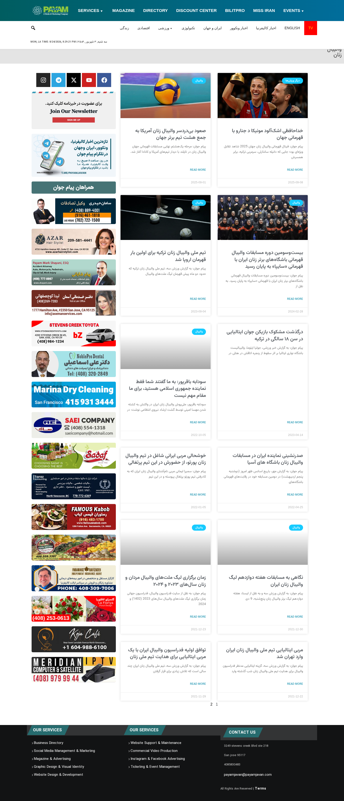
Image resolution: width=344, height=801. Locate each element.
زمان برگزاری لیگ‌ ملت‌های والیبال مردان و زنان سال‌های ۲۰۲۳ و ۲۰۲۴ (165, 581)
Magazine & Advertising (52, 759)
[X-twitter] (74, 80)
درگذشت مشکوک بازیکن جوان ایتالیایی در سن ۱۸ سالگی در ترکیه (265, 335)
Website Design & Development (58, 775)
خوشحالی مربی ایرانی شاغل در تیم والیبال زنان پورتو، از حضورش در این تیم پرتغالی (165, 459)
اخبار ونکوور (239, 28)
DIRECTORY (155, 10)
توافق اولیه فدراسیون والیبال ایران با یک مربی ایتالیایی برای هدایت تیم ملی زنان (167, 653)
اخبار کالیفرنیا (266, 28)
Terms (260, 788)
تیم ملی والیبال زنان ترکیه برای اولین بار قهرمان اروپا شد (168, 256)
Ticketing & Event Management (155, 767)
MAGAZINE (123, 10)
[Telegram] (58, 80)
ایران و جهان (212, 28)
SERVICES (88, 10)
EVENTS (291, 10)
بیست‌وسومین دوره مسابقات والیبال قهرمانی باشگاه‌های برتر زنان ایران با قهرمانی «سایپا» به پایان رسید (267, 259)
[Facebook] (104, 80)
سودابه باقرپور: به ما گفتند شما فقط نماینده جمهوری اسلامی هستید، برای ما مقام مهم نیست (167, 388)
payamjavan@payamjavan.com (248, 775)
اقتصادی (143, 28)
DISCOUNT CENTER (196, 10)
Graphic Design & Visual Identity (59, 767)
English (292, 28)
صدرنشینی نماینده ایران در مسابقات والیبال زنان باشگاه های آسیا (268, 459)
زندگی (124, 28)
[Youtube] (89, 80)
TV (310, 28)
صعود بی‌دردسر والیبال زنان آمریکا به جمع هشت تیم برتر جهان (170, 134)
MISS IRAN (264, 10)
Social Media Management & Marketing (64, 751)
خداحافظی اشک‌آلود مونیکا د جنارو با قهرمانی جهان (267, 134)
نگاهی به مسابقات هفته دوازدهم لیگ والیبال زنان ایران (266, 581)
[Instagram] (43, 80)
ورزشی (163, 28)
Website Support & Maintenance (156, 743)
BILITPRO (235, 10)
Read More (295, 169)
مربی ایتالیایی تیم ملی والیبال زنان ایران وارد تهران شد (264, 653)
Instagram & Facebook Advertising (158, 759)
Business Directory (48, 743)
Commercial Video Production (154, 751)
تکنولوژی (188, 28)
